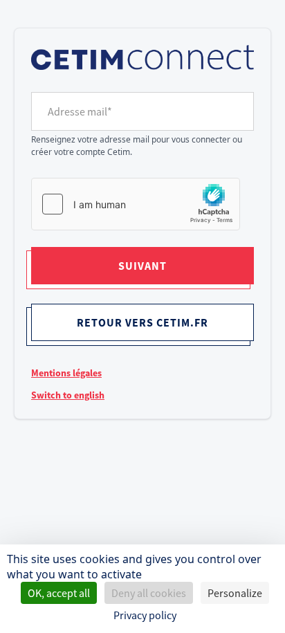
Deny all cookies (148, 593)
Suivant (142, 266)
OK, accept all (59, 593)
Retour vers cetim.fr (142, 322)
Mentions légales (66, 373)
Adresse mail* (80, 111)
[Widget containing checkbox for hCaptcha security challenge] (135, 204)
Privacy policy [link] (144, 615)
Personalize (235, 593)
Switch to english (67, 395)
